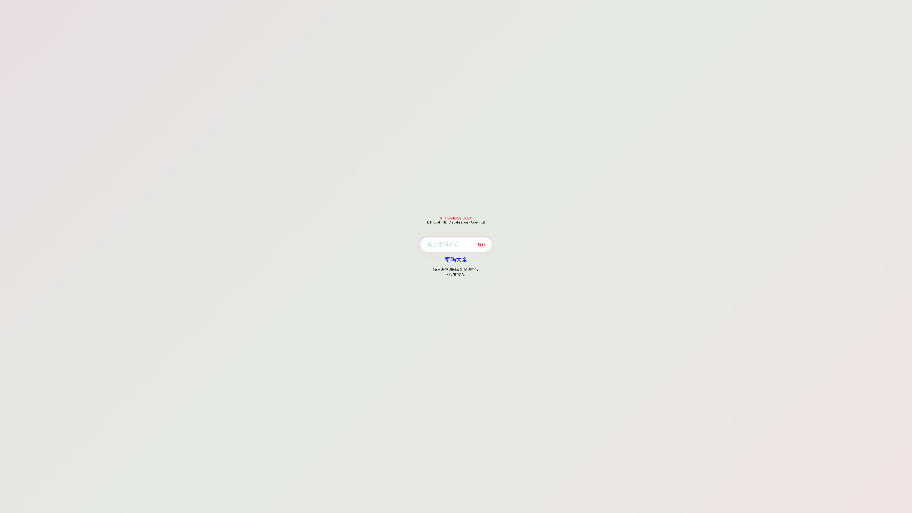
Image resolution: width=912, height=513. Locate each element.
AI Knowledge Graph (456, 218)
